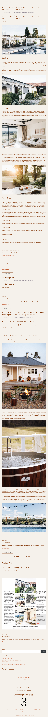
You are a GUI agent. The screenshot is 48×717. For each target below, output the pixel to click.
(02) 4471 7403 (10, 709)
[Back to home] (6, 2)
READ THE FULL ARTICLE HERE (8, 255)
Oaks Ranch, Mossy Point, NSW (16, 556)
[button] (45, 2)
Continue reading (7, 273)
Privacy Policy (30, 715)
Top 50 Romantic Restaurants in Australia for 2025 (11, 660)
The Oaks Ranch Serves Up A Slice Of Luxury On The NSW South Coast (15, 662)
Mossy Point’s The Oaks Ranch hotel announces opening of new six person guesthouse (23, 313)
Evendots (9, 12)
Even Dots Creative (21, 715)
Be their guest (8, 277)
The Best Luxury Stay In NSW (7, 658)
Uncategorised (29, 12)
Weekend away (5, 661)
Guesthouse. (28, 337)
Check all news (4, 641)
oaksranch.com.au (34, 231)
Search (3, 649)
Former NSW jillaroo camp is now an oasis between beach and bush (20, 8)
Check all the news (5, 269)
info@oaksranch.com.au (22, 709)
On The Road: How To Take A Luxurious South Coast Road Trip (13, 664)
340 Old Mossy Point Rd (35, 709)
